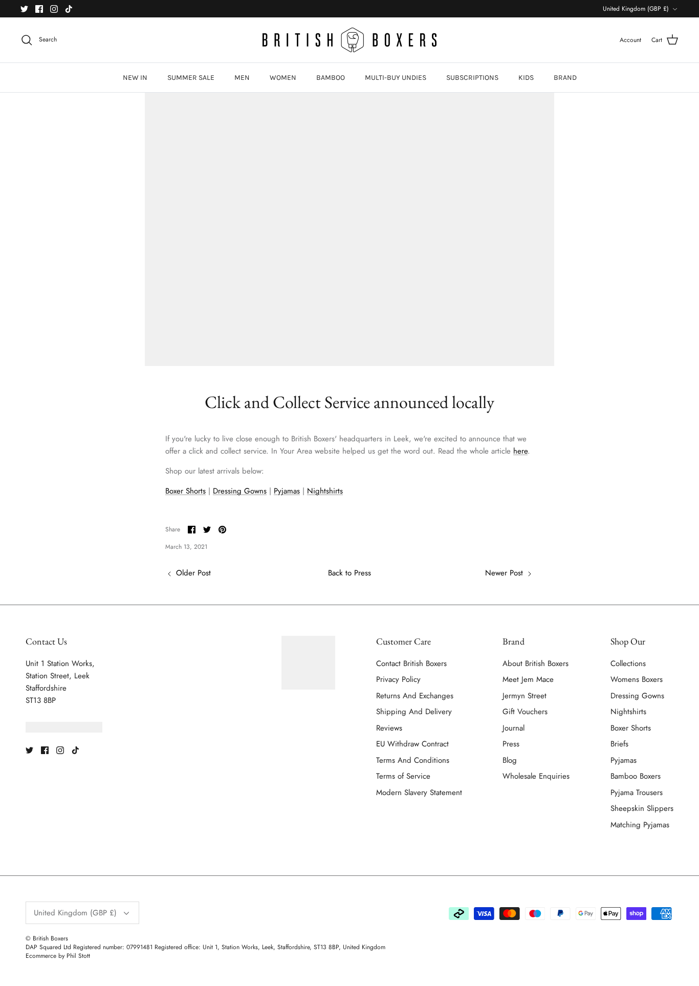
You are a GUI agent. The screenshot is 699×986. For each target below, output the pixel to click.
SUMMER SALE (190, 77)
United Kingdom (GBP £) (636, 8)
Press (511, 743)
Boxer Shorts (185, 491)
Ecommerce (41, 955)
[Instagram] (54, 9)
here (520, 451)
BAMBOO (330, 77)
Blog (510, 760)
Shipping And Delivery (414, 711)
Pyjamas (287, 491)
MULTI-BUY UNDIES (395, 77)
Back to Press (349, 572)
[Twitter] (24, 9)
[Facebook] (39, 9)
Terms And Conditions (412, 760)
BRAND (565, 77)
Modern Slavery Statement (419, 792)
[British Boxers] (349, 40)
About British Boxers (536, 663)
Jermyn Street (525, 695)
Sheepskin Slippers (641, 808)
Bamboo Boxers (635, 776)
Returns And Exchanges (414, 695)
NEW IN (135, 77)
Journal (514, 728)
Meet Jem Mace (528, 679)
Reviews (389, 728)
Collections (628, 663)
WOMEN (283, 77)
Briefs (619, 743)
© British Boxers (47, 938)
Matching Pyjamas (639, 824)
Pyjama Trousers (636, 792)
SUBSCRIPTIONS (472, 77)
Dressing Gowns (240, 491)
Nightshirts (325, 491)
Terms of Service (403, 776)
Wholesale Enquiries (536, 776)
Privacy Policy (398, 679)
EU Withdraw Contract (412, 743)
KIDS (526, 77)
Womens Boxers (636, 679)
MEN (242, 77)
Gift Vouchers (525, 711)
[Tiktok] (69, 9)
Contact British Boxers (411, 663)
